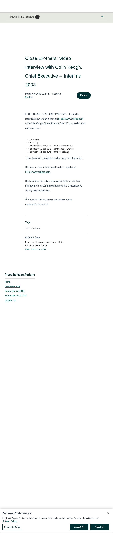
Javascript (10, 300)
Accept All (79, 527)
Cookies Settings (12, 527)
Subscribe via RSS (14, 291)
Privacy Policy (10, 521)
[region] (56, 521)
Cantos (29, 97)
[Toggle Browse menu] (102, 16)
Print (7, 282)
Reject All (99, 527)
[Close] (108, 513)
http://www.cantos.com (70, 118)
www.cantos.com (35, 249)
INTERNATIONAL (33, 228)
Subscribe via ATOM (15, 295)
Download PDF (12, 286)
